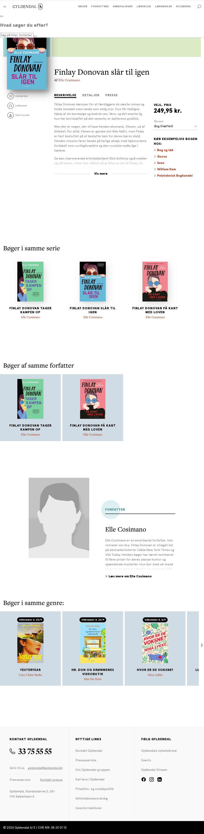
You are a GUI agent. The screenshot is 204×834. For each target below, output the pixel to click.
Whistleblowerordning (92, 798)
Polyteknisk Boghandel (175, 175)
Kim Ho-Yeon (93, 679)
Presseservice (86, 760)
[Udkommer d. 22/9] (93, 643)
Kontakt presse (51, 780)
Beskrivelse (65, 95)
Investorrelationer (89, 808)
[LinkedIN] (159, 781)
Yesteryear (30, 670)
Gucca (162, 156)
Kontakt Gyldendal (89, 751)
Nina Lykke (155, 675)
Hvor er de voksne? (155, 670)
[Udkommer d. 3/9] (155, 643)
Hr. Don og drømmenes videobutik (93, 672)
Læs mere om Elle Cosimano (130, 576)
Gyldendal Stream (154, 770)
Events (146, 760)
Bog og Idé (165, 150)
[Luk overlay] (1, 16)
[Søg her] (35, 36)
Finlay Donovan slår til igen (93, 310)
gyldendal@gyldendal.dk (45, 768)
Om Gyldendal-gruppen (93, 770)
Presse (111, 95)
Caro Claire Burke (30, 675)
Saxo (160, 162)
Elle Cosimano (69, 80)
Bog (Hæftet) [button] (163, 126)
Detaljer (90, 95)
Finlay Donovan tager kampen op (30, 310)
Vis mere (101, 173)
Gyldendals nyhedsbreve (159, 751)
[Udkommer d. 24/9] (30, 643)
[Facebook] (143, 781)
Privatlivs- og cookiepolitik (95, 789)
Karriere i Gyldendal (90, 779)
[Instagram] (151, 781)
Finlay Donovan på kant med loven (155, 310)
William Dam (166, 169)
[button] (199, 6)
